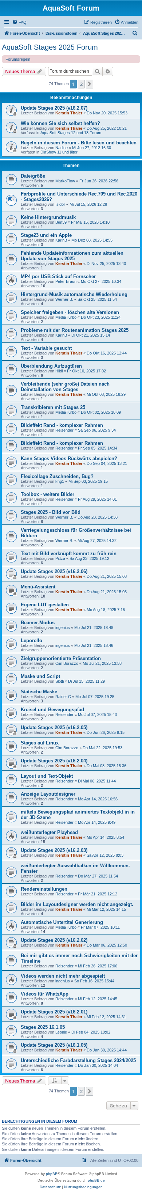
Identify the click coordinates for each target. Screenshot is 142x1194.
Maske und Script (40, 676)
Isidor (60, 204)
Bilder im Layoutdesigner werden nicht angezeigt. (77, 904)
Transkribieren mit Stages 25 (53, 407)
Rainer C (63, 696)
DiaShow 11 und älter (59, 152)
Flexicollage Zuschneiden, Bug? (57, 476)
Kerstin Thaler (68, 113)
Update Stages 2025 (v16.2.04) (54, 760)
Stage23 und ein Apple (46, 235)
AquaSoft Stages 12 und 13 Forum (70, 132)
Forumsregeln (17, 59)
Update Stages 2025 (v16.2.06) (54, 571)
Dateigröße (33, 176)
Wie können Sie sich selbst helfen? (60, 123)
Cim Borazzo (66, 663)
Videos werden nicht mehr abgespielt (63, 976)
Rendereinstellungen (44, 889)
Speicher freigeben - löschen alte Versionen (70, 312)
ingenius (62, 627)
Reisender (64, 430)
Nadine (61, 147)
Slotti (59, 681)
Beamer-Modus (38, 622)
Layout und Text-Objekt (47, 776)
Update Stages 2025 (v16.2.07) (54, 108)
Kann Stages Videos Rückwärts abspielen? (69, 458)
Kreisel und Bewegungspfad (52, 709)
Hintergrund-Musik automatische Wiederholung (74, 294)
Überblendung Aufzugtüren (51, 366)
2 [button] (81, 84)
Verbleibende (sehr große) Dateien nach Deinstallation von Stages (65, 386)
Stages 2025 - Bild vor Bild (50, 512)
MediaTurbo (65, 317)
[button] (89, 84)
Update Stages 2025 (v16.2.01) (54, 1012)
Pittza (60, 558)
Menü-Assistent (38, 587)
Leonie (61, 1032)
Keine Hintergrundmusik (48, 217)
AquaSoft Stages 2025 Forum (50, 47)
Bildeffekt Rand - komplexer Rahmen (62, 425)
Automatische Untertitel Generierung (62, 922)
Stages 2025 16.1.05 (43, 1027)
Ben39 (61, 222)
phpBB (52, 1174)
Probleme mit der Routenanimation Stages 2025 (75, 330)
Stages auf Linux (40, 743)
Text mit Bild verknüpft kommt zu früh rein (69, 553)
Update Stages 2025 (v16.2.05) (54, 727)
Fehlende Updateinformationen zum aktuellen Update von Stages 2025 (72, 255)
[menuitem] (19, 22)
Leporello (31, 640)
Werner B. (64, 299)
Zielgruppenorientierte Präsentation (61, 658)
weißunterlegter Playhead (49, 832)
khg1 (59, 481)
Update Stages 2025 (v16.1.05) (54, 1045)
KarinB (61, 240)
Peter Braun (65, 281)
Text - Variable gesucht (46, 348)
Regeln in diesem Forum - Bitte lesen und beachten (79, 142)
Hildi (59, 371)
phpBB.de (96, 1180)
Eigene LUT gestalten (45, 604)
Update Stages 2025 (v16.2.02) (54, 940)
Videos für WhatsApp (44, 994)
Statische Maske (39, 691)
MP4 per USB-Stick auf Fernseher (58, 276)
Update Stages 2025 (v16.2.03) (54, 850)
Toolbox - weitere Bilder (47, 494)
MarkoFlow (65, 181)
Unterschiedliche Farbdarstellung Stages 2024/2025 (78, 1060)
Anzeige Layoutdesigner (48, 794)
